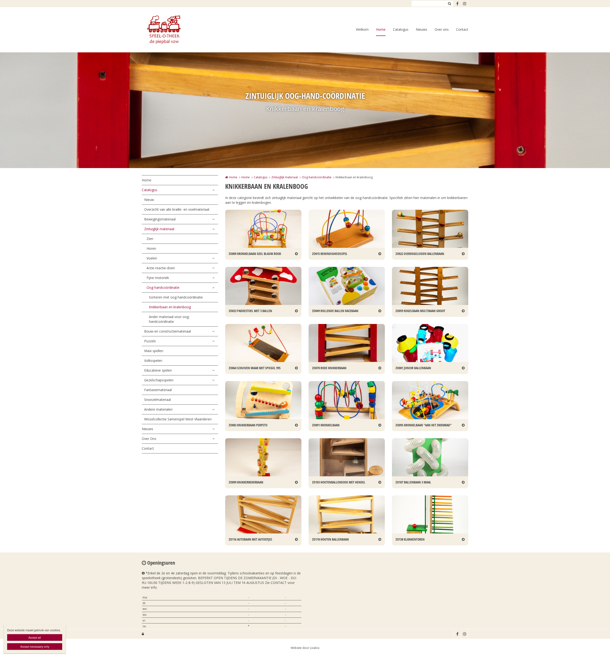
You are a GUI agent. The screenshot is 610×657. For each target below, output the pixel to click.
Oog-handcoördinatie (163, 287)
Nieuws (421, 29)
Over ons (442, 29)
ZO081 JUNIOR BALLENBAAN (413, 368)
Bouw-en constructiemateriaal (167, 331)
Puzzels (150, 341)
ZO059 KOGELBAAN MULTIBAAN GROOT (420, 311)
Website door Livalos (305, 648)
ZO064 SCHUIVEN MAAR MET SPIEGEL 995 (254, 368)
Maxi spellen (153, 350)
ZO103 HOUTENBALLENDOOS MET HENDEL (338, 482)
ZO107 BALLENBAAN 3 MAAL (413, 482)
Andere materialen (158, 409)
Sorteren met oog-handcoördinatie (176, 297)
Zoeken (449, 3)
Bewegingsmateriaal (160, 219)
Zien (150, 238)
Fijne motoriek (158, 277)
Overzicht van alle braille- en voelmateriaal (176, 209)
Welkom (362, 29)
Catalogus (400, 29)
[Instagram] (464, 3)
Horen (151, 248)
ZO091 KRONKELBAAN (326, 425)
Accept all (34, 637)
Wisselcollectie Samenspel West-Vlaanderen (178, 419)
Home (381, 29)
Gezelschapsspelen (158, 380)
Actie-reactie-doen (161, 268)
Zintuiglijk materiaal (159, 229)
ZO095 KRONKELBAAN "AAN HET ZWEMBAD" (424, 425)
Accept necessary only (34, 646)
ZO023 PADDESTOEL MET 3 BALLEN (250, 311)
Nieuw (149, 199)
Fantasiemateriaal (158, 390)
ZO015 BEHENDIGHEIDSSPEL (329, 253)
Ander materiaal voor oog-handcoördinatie (169, 319)
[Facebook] (457, 3)
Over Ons (149, 438)
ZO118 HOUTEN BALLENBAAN (330, 539)
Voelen (152, 258)
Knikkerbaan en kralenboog (170, 307)
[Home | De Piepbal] (170, 30)
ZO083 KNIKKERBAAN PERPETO (248, 425)
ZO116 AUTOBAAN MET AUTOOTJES (250, 539)
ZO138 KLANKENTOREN (410, 539)
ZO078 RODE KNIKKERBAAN (329, 368)
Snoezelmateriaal (157, 399)
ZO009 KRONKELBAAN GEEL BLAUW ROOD (255, 253)
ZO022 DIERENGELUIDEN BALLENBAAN (420, 253)
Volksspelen (153, 360)
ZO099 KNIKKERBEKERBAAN (246, 482)
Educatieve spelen (158, 370)
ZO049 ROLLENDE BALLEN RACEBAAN (335, 311)
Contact (462, 29)
